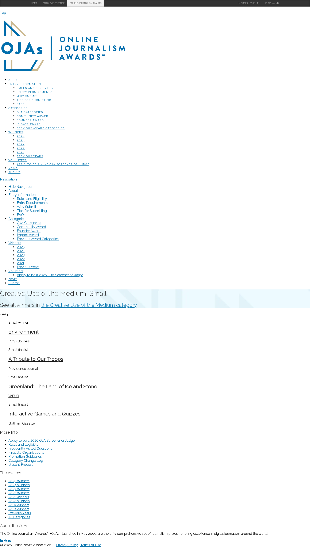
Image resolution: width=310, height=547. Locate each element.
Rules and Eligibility (35, 88)
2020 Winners (19, 501)
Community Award (32, 116)
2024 (20, 140)
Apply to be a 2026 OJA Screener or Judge (53, 164)
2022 (21, 148)
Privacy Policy (67, 545)
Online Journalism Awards (85, 3)
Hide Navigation (20, 187)
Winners (15, 132)
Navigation (8, 179)
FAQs (21, 104)
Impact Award (29, 124)
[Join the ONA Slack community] (5, 541)
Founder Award (30, 120)
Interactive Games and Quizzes (44, 414)
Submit (14, 172)
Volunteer (17, 160)
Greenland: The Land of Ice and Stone (52, 386)
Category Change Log (25, 461)
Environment (23, 332)
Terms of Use (90, 545)
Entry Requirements (34, 92)
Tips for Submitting (34, 100)
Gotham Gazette (21, 423)
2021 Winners (18, 497)
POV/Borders (19, 341)
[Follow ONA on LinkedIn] (1, 541)
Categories (18, 108)
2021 (20, 152)
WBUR (13, 396)
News (13, 168)
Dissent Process (20, 465)
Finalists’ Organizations (26, 453)
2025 (20, 136)
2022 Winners (19, 493)
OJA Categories (30, 112)
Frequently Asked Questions (30, 449)
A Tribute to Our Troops (35, 359)
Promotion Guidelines (25, 457)
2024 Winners (19, 485)
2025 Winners (19, 481)
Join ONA (270, 3)
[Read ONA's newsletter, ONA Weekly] (9, 541)
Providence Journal (23, 369)
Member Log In (247, 3)
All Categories (19, 517)
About (13, 80)
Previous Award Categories (41, 128)
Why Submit (27, 96)
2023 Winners (19, 489)
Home (34, 3)
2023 (20, 144)
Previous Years (30, 156)
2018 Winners (18, 509)
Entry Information (24, 84)
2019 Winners (18, 505)
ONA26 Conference (54, 3)
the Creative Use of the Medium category (88, 305)
